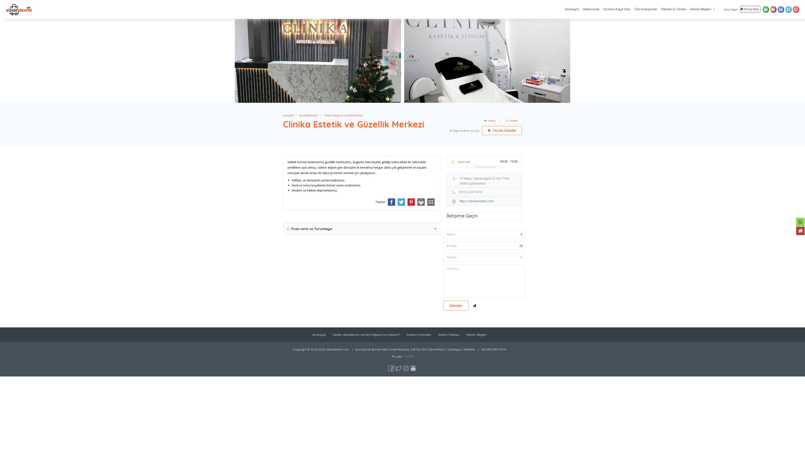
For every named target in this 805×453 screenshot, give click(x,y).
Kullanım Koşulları (419, 335)
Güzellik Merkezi (308, 115)
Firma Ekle (751, 9)
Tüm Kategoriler (646, 9)
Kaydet (513, 120)
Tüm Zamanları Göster (485, 167)
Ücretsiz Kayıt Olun (616, 9)
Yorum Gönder (504, 130)
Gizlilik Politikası (448, 335)
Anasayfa (572, 9)
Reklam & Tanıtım (673, 9)
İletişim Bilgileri (700, 9)
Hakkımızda (591, 9)
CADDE (408, 356)
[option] (317, 61)
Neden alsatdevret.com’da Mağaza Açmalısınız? (366, 335)
